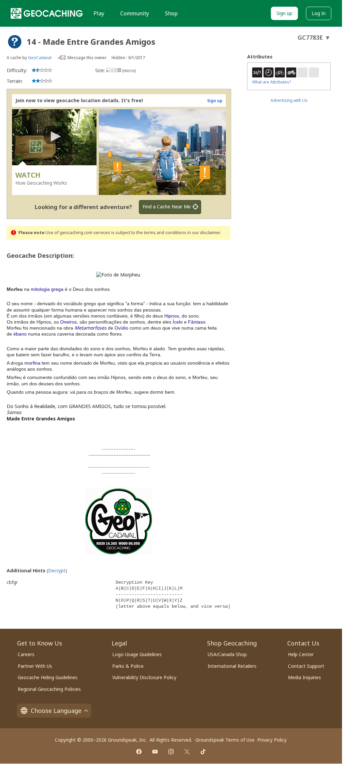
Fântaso (196, 322)
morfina (32, 363)
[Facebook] (139, 751)
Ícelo (178, 322)
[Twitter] (187, 751)
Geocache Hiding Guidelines (47, 677)
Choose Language (56, 711)
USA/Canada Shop (227, 654)
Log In (319, 13)
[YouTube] (155, 751)
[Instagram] (171, 751)
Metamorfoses (90, 328)
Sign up (284, 13)
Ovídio (121, 328)
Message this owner (87, 57)
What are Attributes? (271, 82)
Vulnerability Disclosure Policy (144, 677)
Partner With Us (35, 666)
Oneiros (68, 322)
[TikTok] (203, 751)
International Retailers (232, 666)
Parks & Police (128, 666)
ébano (20, 334)
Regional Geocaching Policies (49, 689)
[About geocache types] (15, 42)
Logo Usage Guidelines (137, 654)
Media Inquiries (304, 677)
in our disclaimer (203, 232)
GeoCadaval (39, 57)
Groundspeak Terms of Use (224, 740)
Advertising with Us (289, 100)
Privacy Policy (272, 740)
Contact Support (306, 666)
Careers (26, 654)
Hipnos (171, 316)
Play (99, 13)
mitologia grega (47, 289)
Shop (171, 13)
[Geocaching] (47, 13)
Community (134, 13)
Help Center (301, 654)
